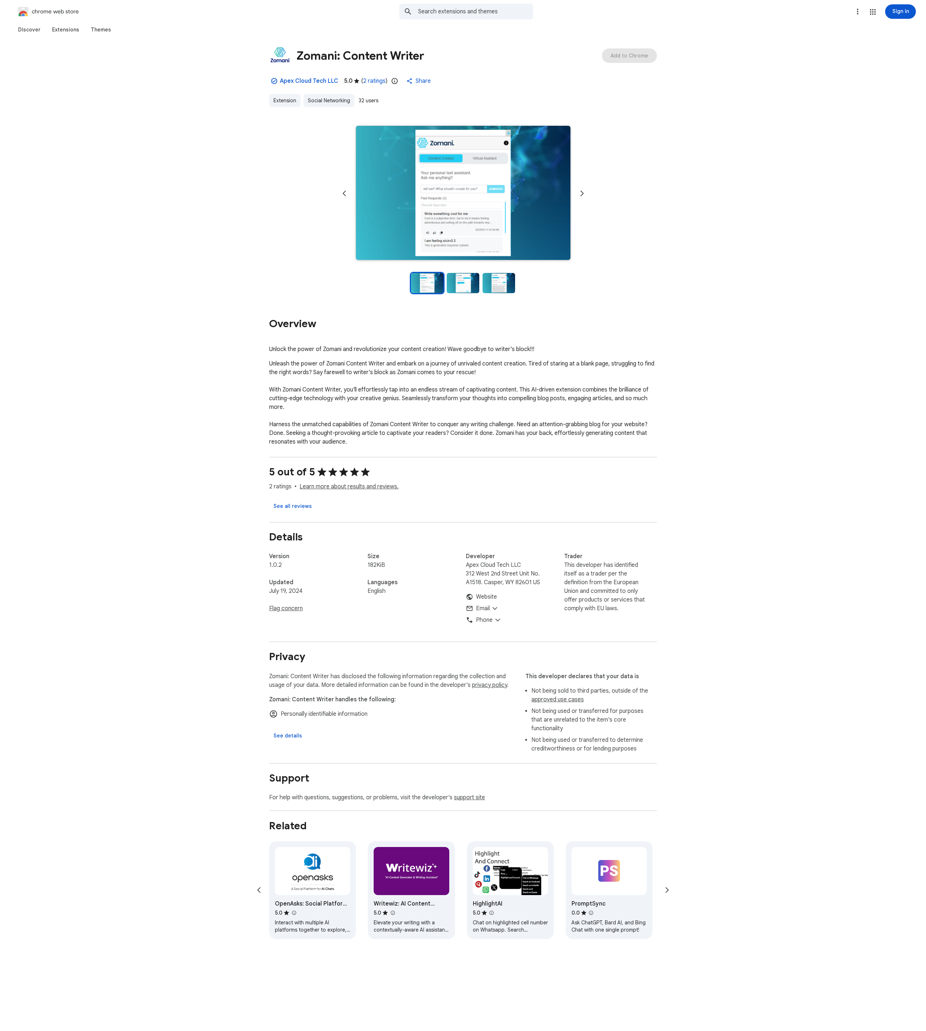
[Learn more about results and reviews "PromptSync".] (591, 912)
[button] (873, 12)
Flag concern (286, 608)
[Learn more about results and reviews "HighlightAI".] (491, 912)
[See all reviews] (292, 506)
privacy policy (489, 685)
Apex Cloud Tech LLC (309, 81)
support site (469, 797)
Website (486, 596)
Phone (484, 620)
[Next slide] (582, 193)
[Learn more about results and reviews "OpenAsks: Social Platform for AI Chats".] (293, 912)
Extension (284, 100)
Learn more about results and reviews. (349, 486)
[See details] (287, 735)
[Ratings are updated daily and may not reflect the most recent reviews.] (394, 81)
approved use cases (557, 699)
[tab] (29, 29)
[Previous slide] (344, 193)
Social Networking (329, 100)
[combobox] (475, 11)
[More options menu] (857, 11)
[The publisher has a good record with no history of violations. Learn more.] (274, 81)
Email (483, 608)
